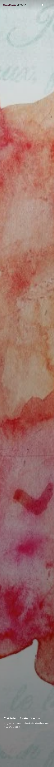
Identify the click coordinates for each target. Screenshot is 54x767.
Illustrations (44, 723)
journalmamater (14, 723)
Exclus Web (34, 723)
